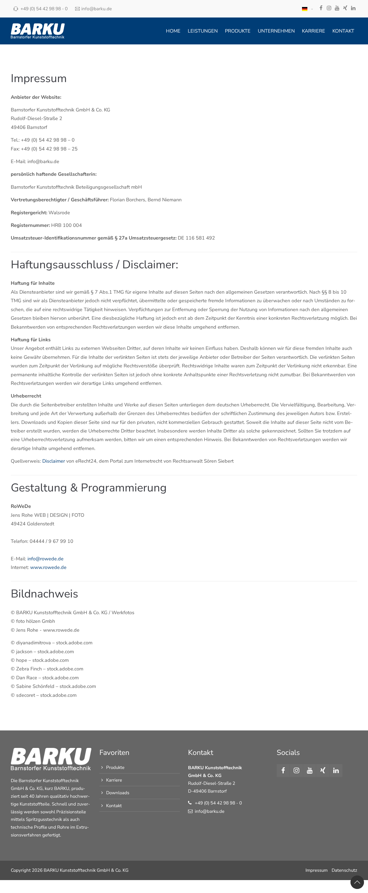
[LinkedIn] (353, 9)
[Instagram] (329, 9)
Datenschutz (344, 870)
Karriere (114, 780)
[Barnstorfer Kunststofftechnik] (38, 30)
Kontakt (114, 806)
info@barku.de (96, 9)
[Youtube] (337, 9)
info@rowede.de (45, 559)
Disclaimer (53, 461)
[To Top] (357, 882)
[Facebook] (321, 9)
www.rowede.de (48, 567)
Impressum (316, 870)
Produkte (115, 767)
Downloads (117, 793)
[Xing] (345, 9)
